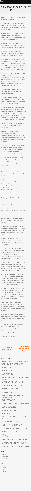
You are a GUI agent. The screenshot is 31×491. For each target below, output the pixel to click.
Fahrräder (4, 458)
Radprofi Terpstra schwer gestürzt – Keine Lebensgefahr (16, 443)
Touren (4, 467)
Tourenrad (4, 469)
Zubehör (4, 471)
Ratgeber (4, 464)
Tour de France (17, 17)
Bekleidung (5, 456)
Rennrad (4, 465)
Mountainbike (5, 460)
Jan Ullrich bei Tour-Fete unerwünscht (7, 347)
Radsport (4, 462)
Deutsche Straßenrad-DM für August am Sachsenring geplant (15, 407)
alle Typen (4, 454)
